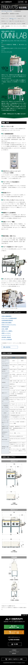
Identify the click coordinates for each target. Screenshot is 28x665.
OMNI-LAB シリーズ (12, 18)
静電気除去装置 (5, 326)
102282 (22, 357)
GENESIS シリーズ (4, 21)
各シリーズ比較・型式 (12, 23)
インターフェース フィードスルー (8, 16)
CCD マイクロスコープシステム (9, 324)
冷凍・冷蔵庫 (5, 328)
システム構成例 (4, 23)
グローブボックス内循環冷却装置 (9, 318)
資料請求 (14, 653)
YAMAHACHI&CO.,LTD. (13, 662)
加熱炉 (24, 16)
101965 (13, 357)
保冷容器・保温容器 (6, 337)
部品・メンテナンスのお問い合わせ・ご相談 (14, 632)
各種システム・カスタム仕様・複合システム (16, 21)
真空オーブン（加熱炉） (7, 331)
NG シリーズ (21, 18)
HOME (2, 26)
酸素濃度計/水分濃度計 (14, 13)
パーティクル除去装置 (7, 339)
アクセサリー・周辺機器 (21, 23)
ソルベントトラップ (6, 335)
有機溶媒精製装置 (5, 13)
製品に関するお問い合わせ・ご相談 (14, 626)
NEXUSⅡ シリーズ (4, 18)
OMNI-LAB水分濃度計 (7, 322)
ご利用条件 (14, 650)
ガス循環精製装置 (17, 11)
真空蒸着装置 (19, 16)
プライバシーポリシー (14, 651)
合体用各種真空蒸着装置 (7, 320)
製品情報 (7, 26)
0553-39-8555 (14, 639)
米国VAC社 (4, 44)
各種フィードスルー (6, 333)
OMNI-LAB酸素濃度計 (7, 316)
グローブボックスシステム (6, 11)
